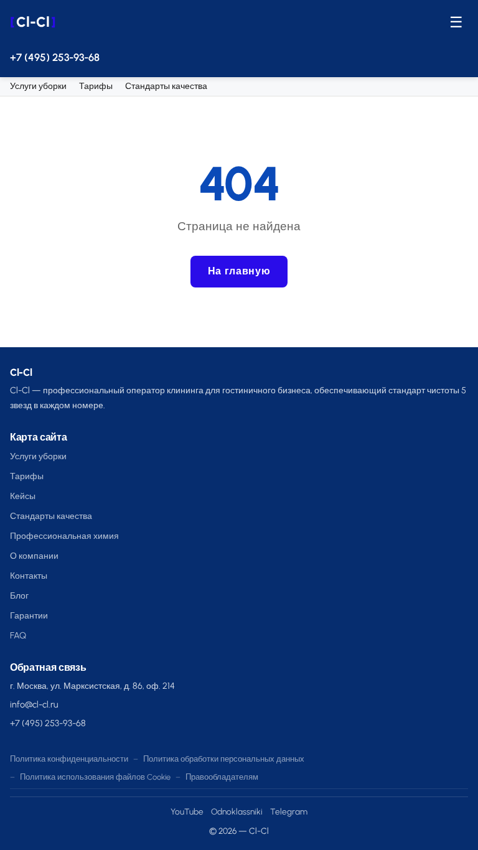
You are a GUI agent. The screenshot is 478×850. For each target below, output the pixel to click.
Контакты (28, 575)
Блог (19, 595)
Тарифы (96, 86)
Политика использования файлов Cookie (95, 777)
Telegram (288, 811)
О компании (34, 555)
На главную (239, 271)
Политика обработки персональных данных (223, 759)
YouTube (187, 811)
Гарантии (29, 615)
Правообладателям (221, 777)
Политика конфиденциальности (69, 759)
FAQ (18, 635)
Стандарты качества (166, 86)
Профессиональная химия (64, 535)
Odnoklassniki (237, 811)
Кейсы (22, 496)
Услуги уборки (38, 86)
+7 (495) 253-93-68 (55, 57)
